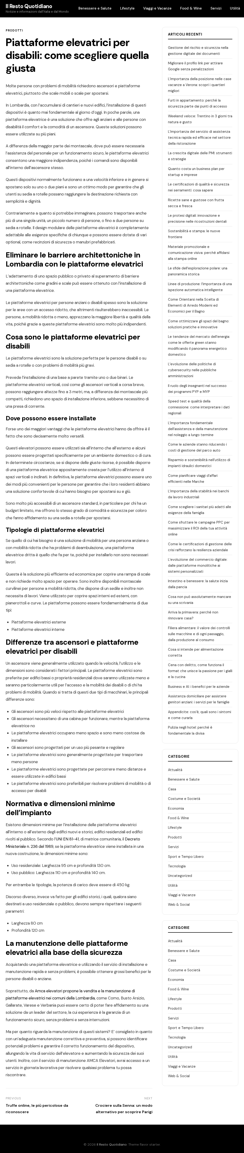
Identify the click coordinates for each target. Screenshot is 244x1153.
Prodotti (14, 30)
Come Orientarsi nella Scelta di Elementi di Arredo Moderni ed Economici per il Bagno (193, 305)
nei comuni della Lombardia (70, 998)
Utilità (235, 8)
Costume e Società (184, 798)
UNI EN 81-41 (67, 839)
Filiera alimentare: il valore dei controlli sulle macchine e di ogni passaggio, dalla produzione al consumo (199, 634)
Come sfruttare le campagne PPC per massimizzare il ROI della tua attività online (199, 528)
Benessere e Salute (95, 8)
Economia (176, 808)
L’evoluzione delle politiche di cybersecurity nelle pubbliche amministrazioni (192, 370)
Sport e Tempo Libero (186, 856)
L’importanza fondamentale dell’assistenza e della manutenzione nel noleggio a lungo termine (198, 429)
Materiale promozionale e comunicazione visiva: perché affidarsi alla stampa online (198, 252)
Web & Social (179, 904)
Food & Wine (191, 8)
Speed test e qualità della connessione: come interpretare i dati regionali (199, 407)
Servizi (215, 8)
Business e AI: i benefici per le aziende (198, 686)
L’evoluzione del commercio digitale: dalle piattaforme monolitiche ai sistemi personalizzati (197, 565)
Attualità (175, 769)
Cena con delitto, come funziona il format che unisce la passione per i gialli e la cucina (200, 671)
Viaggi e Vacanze (157, 8)
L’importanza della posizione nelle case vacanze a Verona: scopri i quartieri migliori (199, 85)
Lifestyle (127, 8)
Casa (172, 789)
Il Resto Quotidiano (29, 6)
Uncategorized (180, 875)
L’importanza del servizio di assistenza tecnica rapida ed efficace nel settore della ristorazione (199, 137)
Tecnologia (177, 866)
